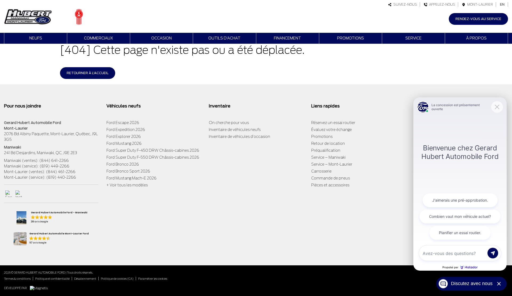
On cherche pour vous (229, 123)
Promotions (350, 38)
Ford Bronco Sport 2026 (128, 171)
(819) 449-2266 (54, 166)
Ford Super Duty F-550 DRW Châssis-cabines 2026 (152, 157)
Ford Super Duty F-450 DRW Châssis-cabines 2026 (152, 150)
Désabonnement (85, 278)
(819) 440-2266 (61, 177)
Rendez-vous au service (478, 19)
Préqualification (325, 150)
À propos (476, 38)
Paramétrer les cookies (152, 278)
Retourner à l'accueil (88, 73)
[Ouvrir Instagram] (18, 193)
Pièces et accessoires (330, 185)
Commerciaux (98, 38)
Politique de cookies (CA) (117, 278)
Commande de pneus (330, 178)
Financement (287, 38)
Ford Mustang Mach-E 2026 (131, 178)
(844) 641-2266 (54, 160)
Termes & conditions (17, 278)
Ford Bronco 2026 (122, 164)
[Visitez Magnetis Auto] (40, 288)
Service (413, 38)
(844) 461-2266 (60, 172)
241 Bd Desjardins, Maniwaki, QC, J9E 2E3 (40, 153)
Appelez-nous (441, 4)
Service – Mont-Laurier (331, 164)
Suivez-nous (404, 4)
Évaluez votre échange (331, 129)
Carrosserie (321, 171)
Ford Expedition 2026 (125, 129)
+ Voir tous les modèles (127, 185)
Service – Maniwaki (328, 157)
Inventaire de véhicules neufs (235, 129)
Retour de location (328, 143)
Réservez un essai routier (333, 123)
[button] (51, 217)
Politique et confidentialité (52, 278)
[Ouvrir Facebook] (8, 193)
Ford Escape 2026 (122, 123)
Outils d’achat (224, 38)
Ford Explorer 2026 (123, 136)
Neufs (35, 38)
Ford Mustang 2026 (124, 143)
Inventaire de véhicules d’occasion (239, 136)
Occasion (161, 38)
